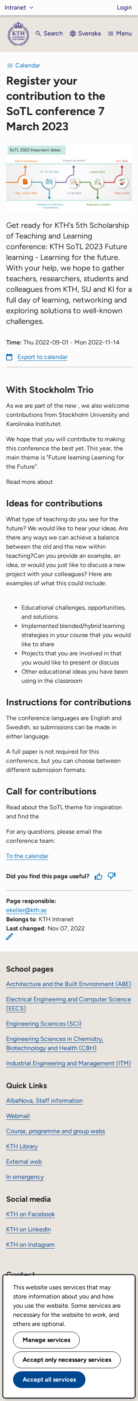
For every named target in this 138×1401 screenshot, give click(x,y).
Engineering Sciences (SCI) (44, 1023)
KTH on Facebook (30, 1214)
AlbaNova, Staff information (44, 1100)
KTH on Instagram (30, 1244)
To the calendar (27, 856)
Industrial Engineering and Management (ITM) (68, 1063)
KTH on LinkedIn (28, 1229)
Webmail (18, 1115)
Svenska (89, 33)
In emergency (25, 1176)
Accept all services (49, 1379)
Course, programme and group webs (55, 1131)
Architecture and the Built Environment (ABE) (68, 984)
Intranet (15, 7)
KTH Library (22, 1146)
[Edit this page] (9, 936)
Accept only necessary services (67, 1359)
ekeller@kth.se (26, 910)
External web (24, 1161)
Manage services (46, 1339)
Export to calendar (42, 356)
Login (124, 7)
